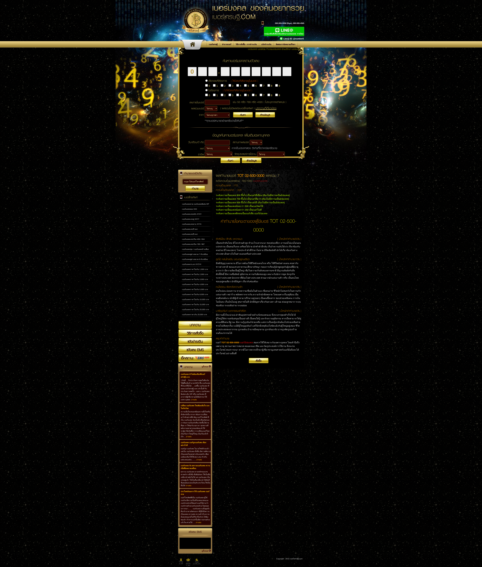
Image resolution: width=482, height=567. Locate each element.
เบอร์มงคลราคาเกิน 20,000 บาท (194, 315)
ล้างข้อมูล (265, 114)
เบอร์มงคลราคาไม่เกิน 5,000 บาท (195, 289)
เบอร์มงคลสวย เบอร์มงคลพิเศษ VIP (195, 204)
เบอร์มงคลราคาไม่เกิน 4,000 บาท (195, 284)
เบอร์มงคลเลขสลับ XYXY (191, 214)
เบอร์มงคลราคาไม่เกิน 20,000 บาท (195, 309)
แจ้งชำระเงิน (266, 44)
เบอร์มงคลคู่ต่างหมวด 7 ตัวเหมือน (195, 254)
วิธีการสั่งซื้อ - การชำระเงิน (246, 44)
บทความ (195, 325)
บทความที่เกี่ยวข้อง (266, 108)
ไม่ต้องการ (230, 90)
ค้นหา (243, 114)
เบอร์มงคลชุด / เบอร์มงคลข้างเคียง (195, 249)
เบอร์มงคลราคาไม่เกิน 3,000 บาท (195, 279)
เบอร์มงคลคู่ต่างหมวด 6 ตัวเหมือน (195, 259)
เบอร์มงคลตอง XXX (189, 209)
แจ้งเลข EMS (195, 350)
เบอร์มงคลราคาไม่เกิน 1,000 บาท (195, 269)
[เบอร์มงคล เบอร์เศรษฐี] (195, 36)
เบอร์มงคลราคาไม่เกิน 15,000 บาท (195, 304)
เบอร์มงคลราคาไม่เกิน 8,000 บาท (195, 294)
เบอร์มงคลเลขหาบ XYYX (191, 224)
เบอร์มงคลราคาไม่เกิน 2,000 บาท (195, 274)
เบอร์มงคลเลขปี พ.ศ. (190, 229)
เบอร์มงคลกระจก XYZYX (191, 264)
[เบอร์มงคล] (193, 45)
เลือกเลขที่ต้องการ (233, 80)
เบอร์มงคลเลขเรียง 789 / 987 (193, 244)
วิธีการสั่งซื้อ (195, 333)
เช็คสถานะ (188, 358)
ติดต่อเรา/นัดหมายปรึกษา (285, 44)
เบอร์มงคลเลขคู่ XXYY (190, 219)
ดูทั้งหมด (205, 367)
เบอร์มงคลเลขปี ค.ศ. (190, 234)
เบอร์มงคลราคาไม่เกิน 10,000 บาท (195, 299)
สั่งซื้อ (259, 360)
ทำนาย (195, 188)
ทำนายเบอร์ (226, 44)
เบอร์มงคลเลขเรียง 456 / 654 (193, 239)
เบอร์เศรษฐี (213, 44)
